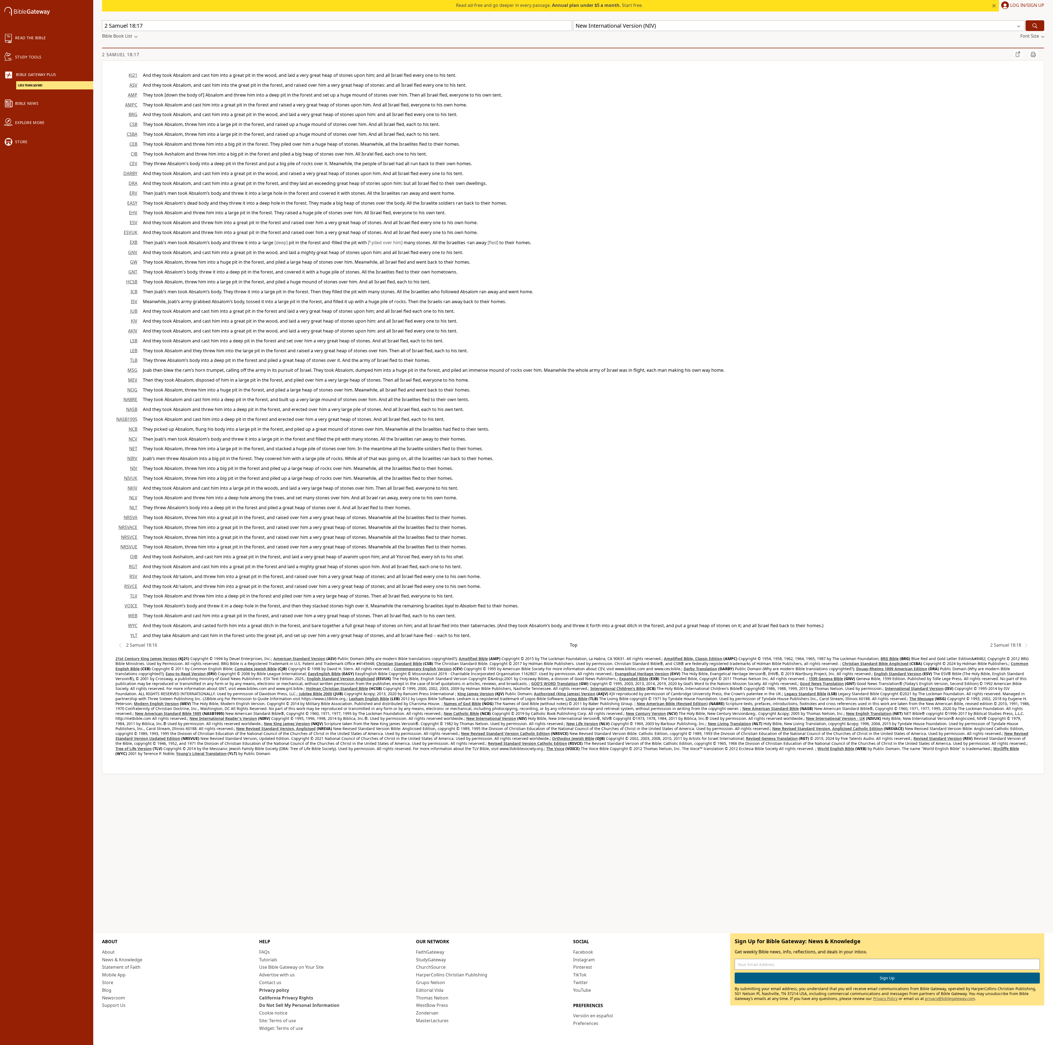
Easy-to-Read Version (186, 673)
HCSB (131, 282)
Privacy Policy (885, 998)
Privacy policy (274, 990)
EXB (133, 242)
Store (107, 982)
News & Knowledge (122, 960)
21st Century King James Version (146, 658)
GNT (132, 272)
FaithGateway (430, 952)
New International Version (491, 718)
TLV (133, 596)
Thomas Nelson (432, 998)
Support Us (114, 1005)
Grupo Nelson (430, 982)
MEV (132, 380)
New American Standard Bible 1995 (168, 713)
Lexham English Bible (369, 698)
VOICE (130, 606)
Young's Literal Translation (201, 753)
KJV (134, 321)
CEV (133, 163)
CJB (134, 154)
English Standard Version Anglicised (341, 678)
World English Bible (835, 748)
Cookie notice (273, 1013)
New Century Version (646, 713)
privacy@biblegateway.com (950, 998)
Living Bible (576, 698)
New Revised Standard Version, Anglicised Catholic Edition (827, 728)
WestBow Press (432, 1005)
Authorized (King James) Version (564, 693)
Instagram (584, 960)
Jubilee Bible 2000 (315, 693)
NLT (133, 508)
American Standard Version (299, 658)
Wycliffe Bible (1006, 748)
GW (133, 262)
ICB (134, 292)
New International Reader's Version (223, 718)
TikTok (580, 975)
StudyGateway (431, 960)
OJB (133, 557)
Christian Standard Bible (399, 663)
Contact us (270, 982)
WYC (132, 626)
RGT (133, 567)
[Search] (1035, 25)
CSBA (132, 134)
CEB (133, 144)
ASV (133, 85)
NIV (133, 468)
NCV (133, 439)
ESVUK (130, 232)
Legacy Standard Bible (805, 693)
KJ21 (133, 75)
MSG (132, 370)
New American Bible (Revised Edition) (672, 703)
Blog (106, 990)
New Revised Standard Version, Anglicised (276, 728)
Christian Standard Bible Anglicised (875, 663)
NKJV (132, 488)
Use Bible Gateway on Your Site (291, 967)
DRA (133, 183)
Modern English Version (156, 703)
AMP (132, 95)
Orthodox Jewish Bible (573, 738)
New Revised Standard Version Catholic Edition (505, 733)
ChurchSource (431, 967)
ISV (134, 301)
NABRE (130, 399)
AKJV (132, 331)
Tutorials (268, 960)
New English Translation (868, 713)
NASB (131, 409)
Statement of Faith (121, 967)
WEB (132, 616)
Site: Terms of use (277, 1021)
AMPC (131, 105)
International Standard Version (914, 688)
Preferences (585, 1023)
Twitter (580, 982)
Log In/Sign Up (1027, 5)
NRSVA (130, 517)
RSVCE (130, 586)
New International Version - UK (835, 718)
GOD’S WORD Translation (554, 683)
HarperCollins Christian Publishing (451, 975)
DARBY (130, 173)
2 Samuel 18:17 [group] (120, 55)
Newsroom (113, 998)
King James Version (475, 693)
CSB (133, 124)
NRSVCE (129, 537)
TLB (133, 360)
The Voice (555, 748)
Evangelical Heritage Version (642, 673)
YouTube (582, 990)
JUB (133, 311)
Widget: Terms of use (281, 1028)
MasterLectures (432, 1021)
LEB (133, 351)
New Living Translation (729, 723)
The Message (921, 698)
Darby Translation (700, 668)
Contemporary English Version (423, 668)
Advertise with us (277, 975)
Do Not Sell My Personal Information (299, 1005)
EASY (132, 203)
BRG (133, 114)
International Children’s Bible (618, 688)
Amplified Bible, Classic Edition (693, 658)
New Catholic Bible (461, 713)
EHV (133, 213)
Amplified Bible (473, 658)
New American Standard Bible (770, 708)
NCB (133, 429)
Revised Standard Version (937, 738)
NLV (133, 498)
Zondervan (427, 1013)
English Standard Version (897, 673)
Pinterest (582, 967)
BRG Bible (890, 658)
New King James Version (287, 723)
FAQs (264, 952)
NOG (132, 390)
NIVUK (130, 478)
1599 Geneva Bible (826, 678)
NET (133, 449)
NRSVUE (128, 547)
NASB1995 (126, 419)
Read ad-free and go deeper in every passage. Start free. (549, 5)
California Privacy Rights (286, 998)
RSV (133, 576)
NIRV (132, 458)
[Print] (1033, 54)
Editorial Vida (429, 990)
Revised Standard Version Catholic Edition (527, 743)
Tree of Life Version (133, 748)
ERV (133, 193)
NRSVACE (127, 527)
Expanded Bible (633, 678)
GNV (132, 252)
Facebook (583, 952)
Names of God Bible (462, 703)
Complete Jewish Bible (255, 668)
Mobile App (114, 975)
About (108, 952)
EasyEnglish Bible (324, 673)
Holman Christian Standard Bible (337, 688)
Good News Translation (822, 683)
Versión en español (593, 1016)
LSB (133, 341)
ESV (133, 222)
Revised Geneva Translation (772, 738)
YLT (133, 635)
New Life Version (582, 723)
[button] (1021, 6)
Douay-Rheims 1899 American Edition (891, 668)
